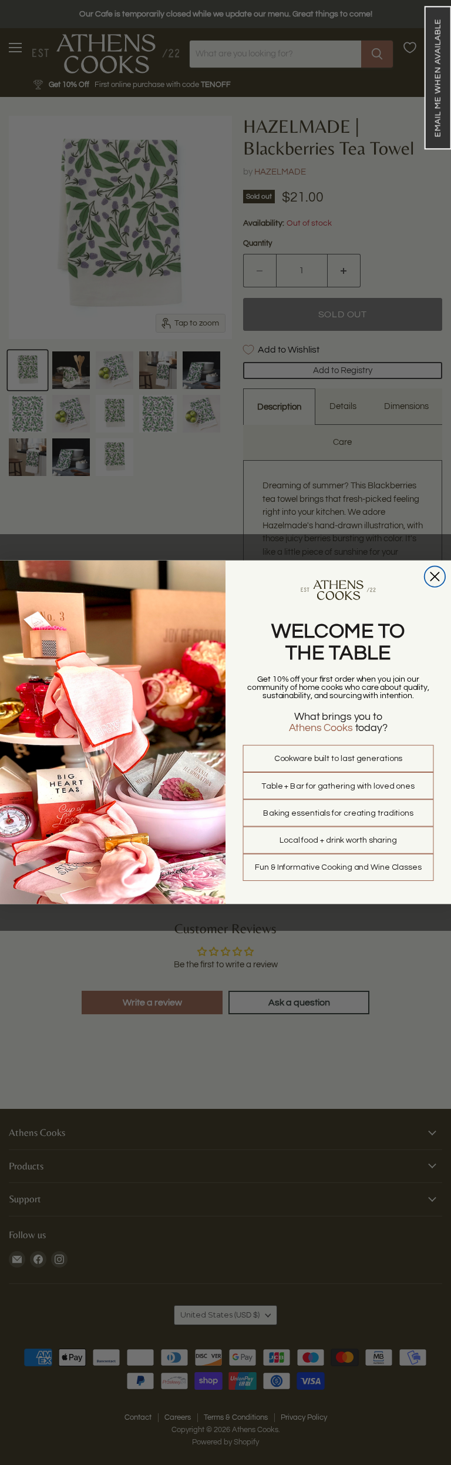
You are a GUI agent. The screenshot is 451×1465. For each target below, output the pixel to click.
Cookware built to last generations (338, 759)
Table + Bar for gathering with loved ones (338, 786)
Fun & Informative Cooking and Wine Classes (338, 868)
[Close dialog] (435, 576)
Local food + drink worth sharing (338, 840)
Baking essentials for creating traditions (338, 813)
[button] (437, 77)
